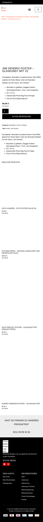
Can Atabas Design (28, 511)
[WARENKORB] (38, 9)
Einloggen (5, 2)
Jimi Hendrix (14, 128)
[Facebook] (4, 464)
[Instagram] (8, 464)
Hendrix (8, 128)
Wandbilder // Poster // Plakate (17, 17)
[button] (29, 9)
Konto (10, 2)
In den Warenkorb (21, 116)
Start (3, 17)
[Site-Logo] (5, 9)
